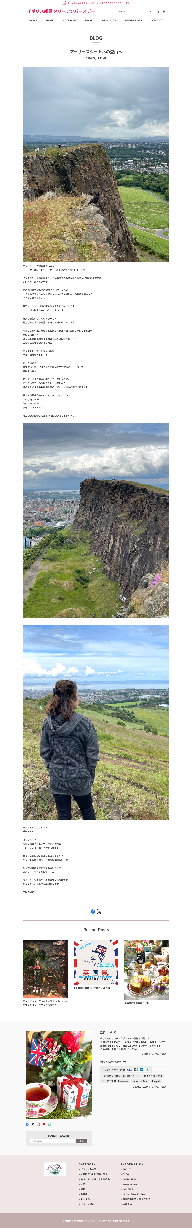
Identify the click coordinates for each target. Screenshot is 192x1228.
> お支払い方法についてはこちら (149, 1087)
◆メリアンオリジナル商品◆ (95, 1179)
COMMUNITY (129, 1179)
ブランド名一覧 (88, 1169)
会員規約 (127, 1204)
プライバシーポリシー (134, 1194)
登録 (81, 1140)
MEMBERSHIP (130, 1184)
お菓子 (84, 1194)
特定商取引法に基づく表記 (136, 1199)
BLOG (126, 1174)
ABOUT (127, 1169)
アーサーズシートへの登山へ (96, 51)
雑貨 (83, 1189)
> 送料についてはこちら (154, 1054)
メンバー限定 (87, 1204)
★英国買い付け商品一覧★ (94, 1174)
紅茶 (83, 1184)
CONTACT (128, 1189)
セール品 (85, 1199)
